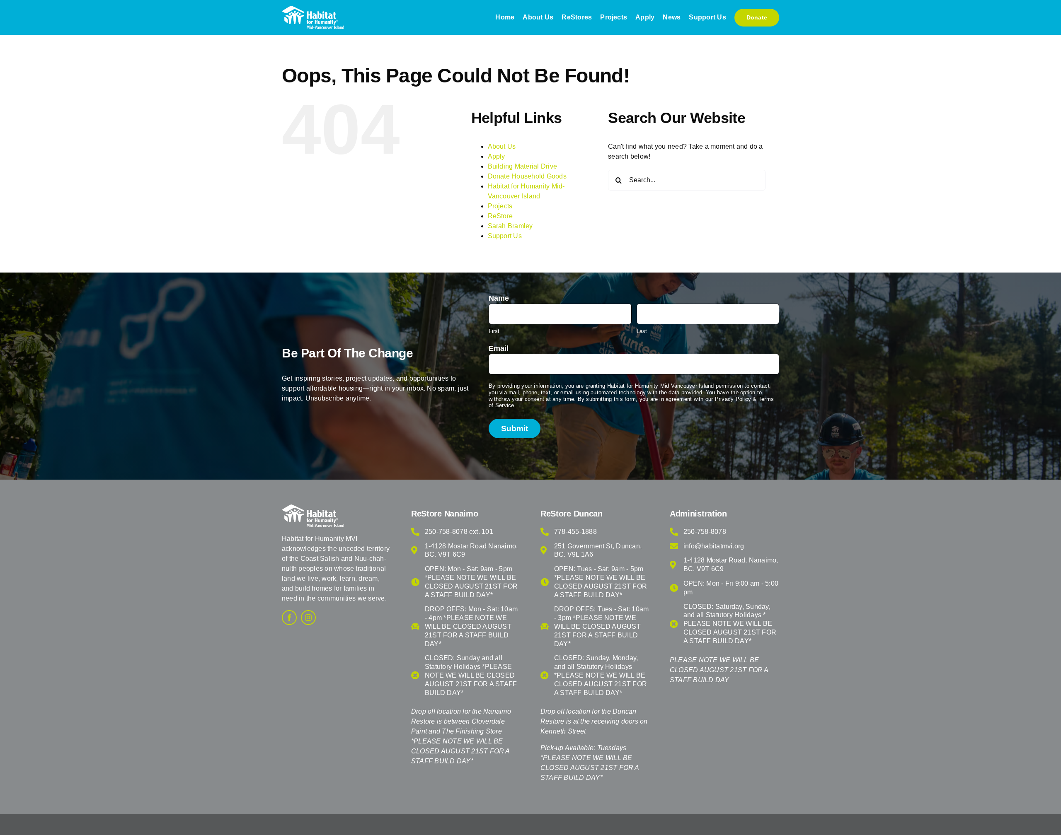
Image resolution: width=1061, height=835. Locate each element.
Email (499, 348)
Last (642, 331)
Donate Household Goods (527, 176)
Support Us (505, 235)
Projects (500, 206)
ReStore (500, 216)
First (494, 331)
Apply (496, 156)
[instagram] (308, 617)
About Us (502, 146)
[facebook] (289, 617)
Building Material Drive (522, 166)
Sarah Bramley (510, 225)
